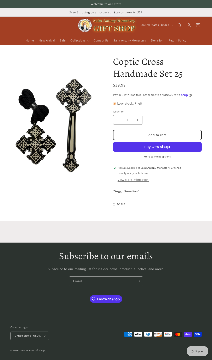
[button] (79, 40)
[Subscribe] (138, 281)
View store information (133, 180)
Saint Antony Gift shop (32, 350)
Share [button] (121, 204)
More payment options (157, 156)
